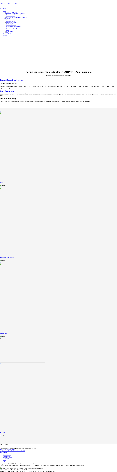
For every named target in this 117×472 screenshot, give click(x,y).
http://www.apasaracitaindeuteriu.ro (9, 449)
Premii (7, 30)
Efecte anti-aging (10, 23)
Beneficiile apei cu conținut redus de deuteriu (16, 17)
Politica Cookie (6, 456)
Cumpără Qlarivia (7, 33)
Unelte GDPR (6, 458)
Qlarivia (5, 27)
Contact (5, 35)
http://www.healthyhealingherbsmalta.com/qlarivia (12, 451)
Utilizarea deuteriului (11, 25)
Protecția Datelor (7, 455)
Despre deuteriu (6, 18)
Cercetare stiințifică (10, 16)
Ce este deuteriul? (10, 19)
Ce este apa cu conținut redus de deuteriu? (15, 13)
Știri (7, 32)
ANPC (4, 460)
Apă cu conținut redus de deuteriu (10, 12)
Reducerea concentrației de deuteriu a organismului (17, 14)
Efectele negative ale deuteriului (13, 26)
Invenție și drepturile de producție (14, 28)
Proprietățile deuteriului (11, 22)
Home (4, 11)
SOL (4, 461)
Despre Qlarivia (9, 31)
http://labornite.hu (4, 452)
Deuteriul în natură (10, 21)
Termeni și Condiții (7, 457)
